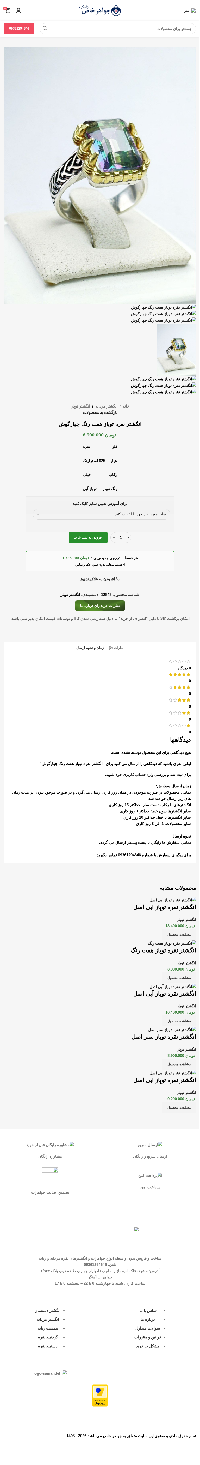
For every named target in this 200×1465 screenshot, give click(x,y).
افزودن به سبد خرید (88, 537)
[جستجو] (45, 28)
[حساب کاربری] (18, 10)
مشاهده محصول (179, 934)
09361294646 (19, 29)
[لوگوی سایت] (100, 10)
